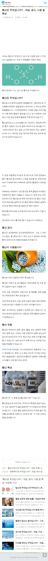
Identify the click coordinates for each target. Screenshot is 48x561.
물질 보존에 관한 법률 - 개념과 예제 (30, 499)
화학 (18, 17)
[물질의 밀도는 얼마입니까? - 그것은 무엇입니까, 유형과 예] (8, 524)
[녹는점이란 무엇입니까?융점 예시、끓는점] (8, 513)
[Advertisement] (24, 38)
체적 (6, 349)
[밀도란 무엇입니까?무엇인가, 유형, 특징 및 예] (8, 491)
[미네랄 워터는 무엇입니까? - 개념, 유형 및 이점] (8, 546)
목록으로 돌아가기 (23, 462)
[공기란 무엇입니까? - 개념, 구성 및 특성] (8, 535)
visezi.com (21, 557)
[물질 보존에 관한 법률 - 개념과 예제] (8, 502)
